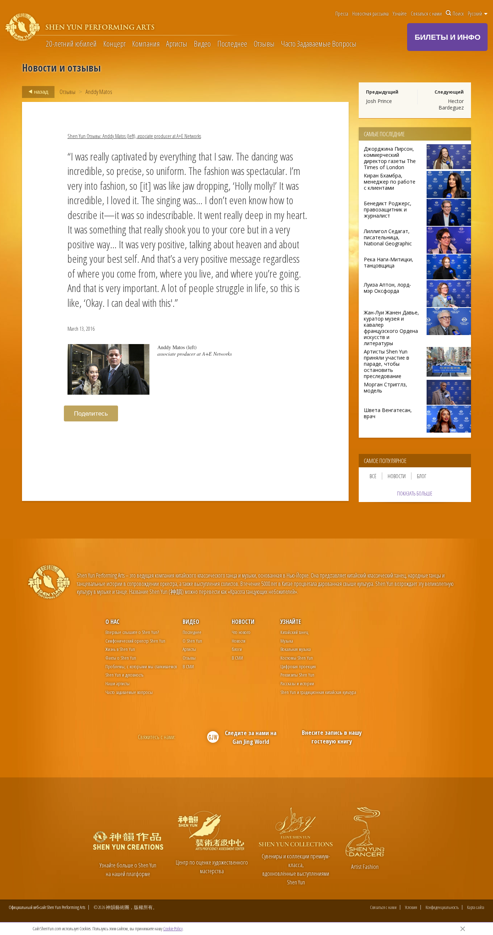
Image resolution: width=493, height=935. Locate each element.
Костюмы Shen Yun (296, 657)
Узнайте (400, 13)
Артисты (176, 44)
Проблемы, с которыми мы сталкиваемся (141, 666)
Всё (373, 476)
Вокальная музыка (295, 649)
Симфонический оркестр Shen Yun (135, 640)
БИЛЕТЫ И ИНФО (447, 37)
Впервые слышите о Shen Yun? (132, 632)
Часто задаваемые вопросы (129, 692)
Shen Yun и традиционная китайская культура (318, 692)
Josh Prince (379, 101)
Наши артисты (117, 683)
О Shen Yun (192, 640)
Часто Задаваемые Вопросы (319, 44)
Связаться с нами (426, 13)
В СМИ (188, 666)
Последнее (232, 44)
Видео (202, 44)
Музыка (286, 640)
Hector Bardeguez (451, 104)
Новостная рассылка (370, 13)
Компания (146, 44)
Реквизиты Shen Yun (297, 674)
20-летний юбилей (71, 44)
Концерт (114, 44)
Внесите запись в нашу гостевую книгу (332, 736)
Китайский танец (294, 632)
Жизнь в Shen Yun (120, 649)
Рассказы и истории (297, 683)
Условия (411, 907)
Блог (421, 476)
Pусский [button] (475, 13)
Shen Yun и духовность (124, 674)
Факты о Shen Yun (120, 657)
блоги (237, 649)
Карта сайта (475, 907)
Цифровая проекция (298, 666)
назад (40, 91)
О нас (112, 622)
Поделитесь (91, 413)
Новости (397, 476)
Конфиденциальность (442, 907)
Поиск (458, 13)
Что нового (241, 632)
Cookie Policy (173, 928)
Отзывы (264, 44)
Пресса (341, 13)
